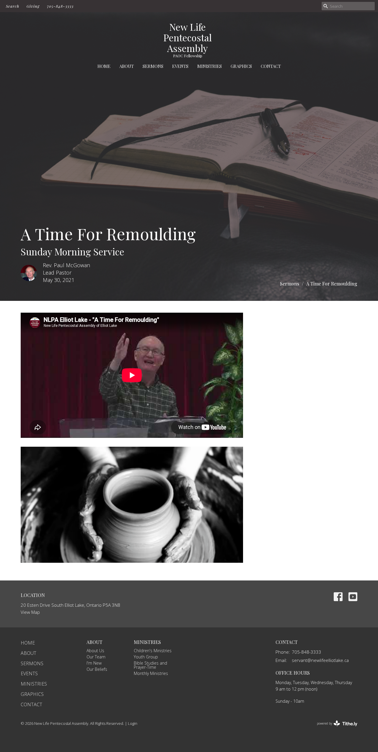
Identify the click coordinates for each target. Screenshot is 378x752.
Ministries (209, 66)
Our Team (96, 657)
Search (12, 6)
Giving (33, 6)
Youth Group (146, 657)
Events (180, 66)
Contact (271, 66)
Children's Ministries (153, 650)
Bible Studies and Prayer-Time (150, 665)
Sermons (153, 66)
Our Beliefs (97, 669)
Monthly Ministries (151, 673)
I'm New (94, 663)
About (126, 66)
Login (132, 723)
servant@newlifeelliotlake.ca (320, 660)
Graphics (241, 66)
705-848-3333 (60, 6)
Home (103, 66)
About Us (95, 650)
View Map (30, 612)
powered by (334, 728)
